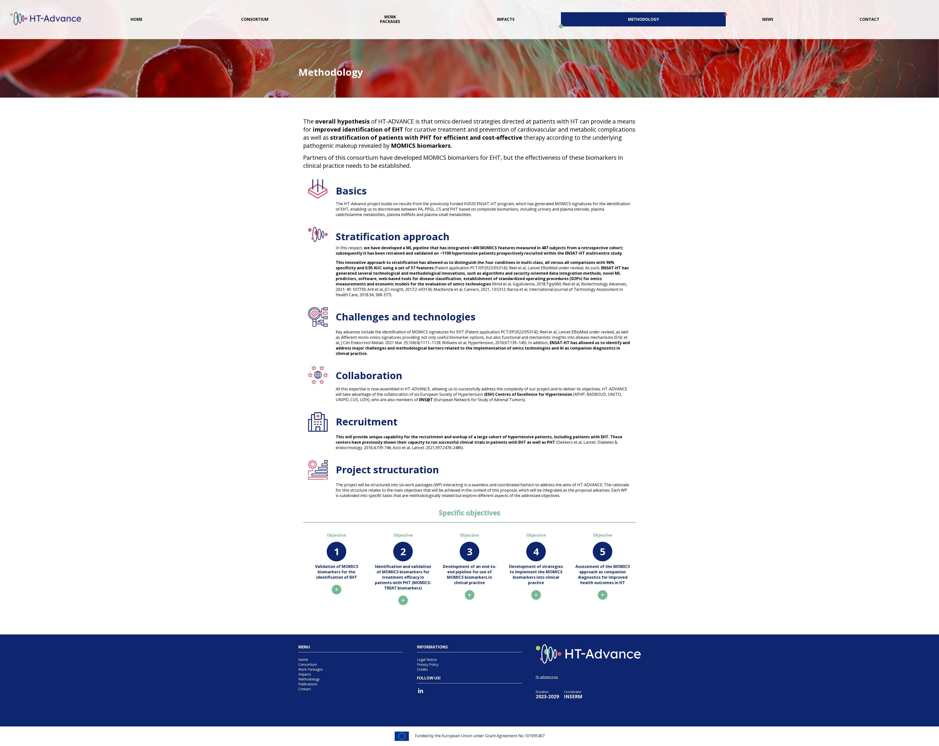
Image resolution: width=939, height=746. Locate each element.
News (767, 19)
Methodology (643, 19)
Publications (307, 684)
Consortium (254, 19)
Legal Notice (427, 659)
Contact (869, 19)
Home (136, 19)
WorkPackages (390, 19)
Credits (422, 669)
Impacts (505, 19)
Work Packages (310, 669)
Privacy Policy (427, 664)
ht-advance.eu (547, 677)
